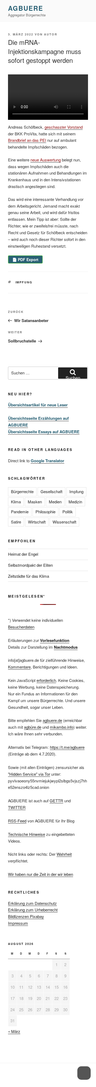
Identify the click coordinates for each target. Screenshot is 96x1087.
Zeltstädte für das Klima (28, 576)
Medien (55, 501)
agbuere (25, 8)
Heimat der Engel (23, 554)
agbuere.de (52, 720)
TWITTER (17, 807)
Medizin (75, 501)
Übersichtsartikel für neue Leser (38, 405)
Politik (67, 511)
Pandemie (20, 511)
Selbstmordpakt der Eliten (30, 565)
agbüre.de (32, 727)
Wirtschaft (37, 522)
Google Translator (47, 461)
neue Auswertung (45, 159)
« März (14, 1031)
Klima (16, 501)
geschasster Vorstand (64, 127)
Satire (16, 522)
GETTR (56, 800)
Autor (50, 34)
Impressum (18, 923)
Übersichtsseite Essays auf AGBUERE (43, 432)
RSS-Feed (17, 821)
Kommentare (19, 667)
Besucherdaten (21, 627)
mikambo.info (61, 727)
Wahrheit (64, 854)
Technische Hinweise (26, 834)
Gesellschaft (51, 491)
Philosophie (45, 511)
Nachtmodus (66, 647)
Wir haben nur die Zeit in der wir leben (40, 874)
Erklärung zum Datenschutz (32, 903)
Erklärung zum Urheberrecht (33, 909)
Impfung (24, 282)
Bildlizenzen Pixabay (26, 916)
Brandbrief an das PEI (27, 140)
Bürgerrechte (22, 491)
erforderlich (46, 680)
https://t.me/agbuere (67, 747)
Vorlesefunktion (54, 640)
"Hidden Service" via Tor (29, 774)
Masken (35, 501)
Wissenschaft (64, 522)
